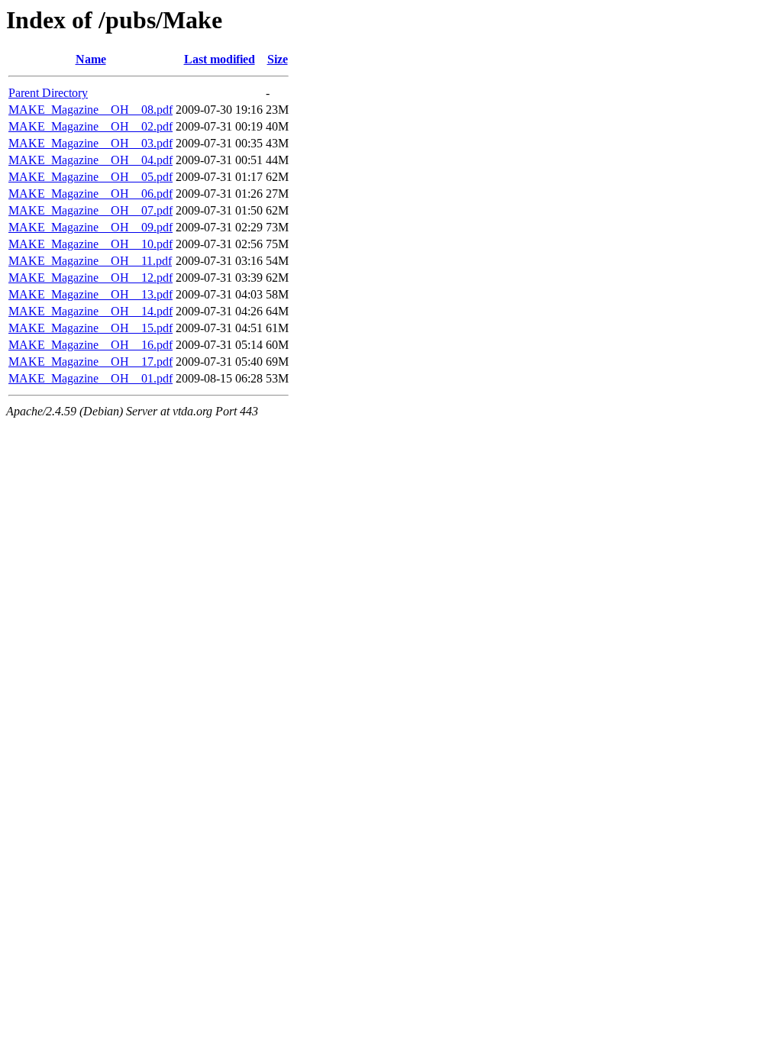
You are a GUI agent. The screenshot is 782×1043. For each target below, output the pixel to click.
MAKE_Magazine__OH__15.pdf (90, 327)
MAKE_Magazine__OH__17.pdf (90, 361)
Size (277, 59)
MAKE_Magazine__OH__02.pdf (90, 126)
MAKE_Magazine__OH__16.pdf (90, 344)
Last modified (219, 59)
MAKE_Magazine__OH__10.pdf (90, 243)
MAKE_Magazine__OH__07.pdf (90, 210)
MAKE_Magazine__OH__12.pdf (90, 277)
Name (91, 59)
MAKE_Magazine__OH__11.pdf (90, 260)
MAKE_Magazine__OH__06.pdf (90, 193)
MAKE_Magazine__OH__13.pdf (90, 294)
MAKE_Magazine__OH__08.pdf (90, 109)
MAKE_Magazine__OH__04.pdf (90, 159)
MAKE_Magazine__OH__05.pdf (90, 176)
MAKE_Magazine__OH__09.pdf (90, 227)
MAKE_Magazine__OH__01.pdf (90, 378)
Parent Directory (48, 92)
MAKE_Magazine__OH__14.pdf (90, 311)
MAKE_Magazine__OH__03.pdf (90, 143)
